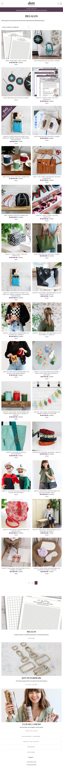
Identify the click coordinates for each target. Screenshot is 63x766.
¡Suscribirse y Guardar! (31, 736)
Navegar (31, 638)
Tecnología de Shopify (31, 764)
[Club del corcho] (31, 705)
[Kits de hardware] (31, 659)
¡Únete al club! (31, 730)
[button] (13, 62)
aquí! (43, 20)
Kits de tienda (31, 684)
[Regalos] (31, 613)
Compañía (31, 746)
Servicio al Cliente (31, 741)
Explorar (31, 752)
